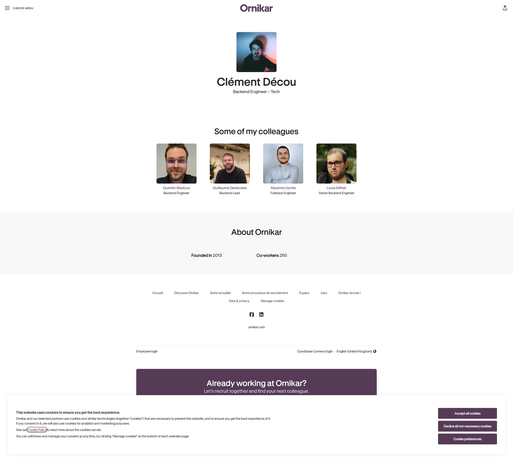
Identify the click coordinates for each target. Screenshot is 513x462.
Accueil (157, 293)
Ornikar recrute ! (349, 293)
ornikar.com (256, 327)
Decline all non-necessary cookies (467, 426)
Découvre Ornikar (186, 293)
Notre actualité (220, 293)
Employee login (147, 351)
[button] (505, 8)
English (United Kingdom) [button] (354, 351)
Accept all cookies (468, 413)
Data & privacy (239, 301)
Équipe (304, 293)
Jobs (323, 293)
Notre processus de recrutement (265, 293)
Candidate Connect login (315, 351)
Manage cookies (272, 301)
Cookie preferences (467, 439)
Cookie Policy (36, 430)
